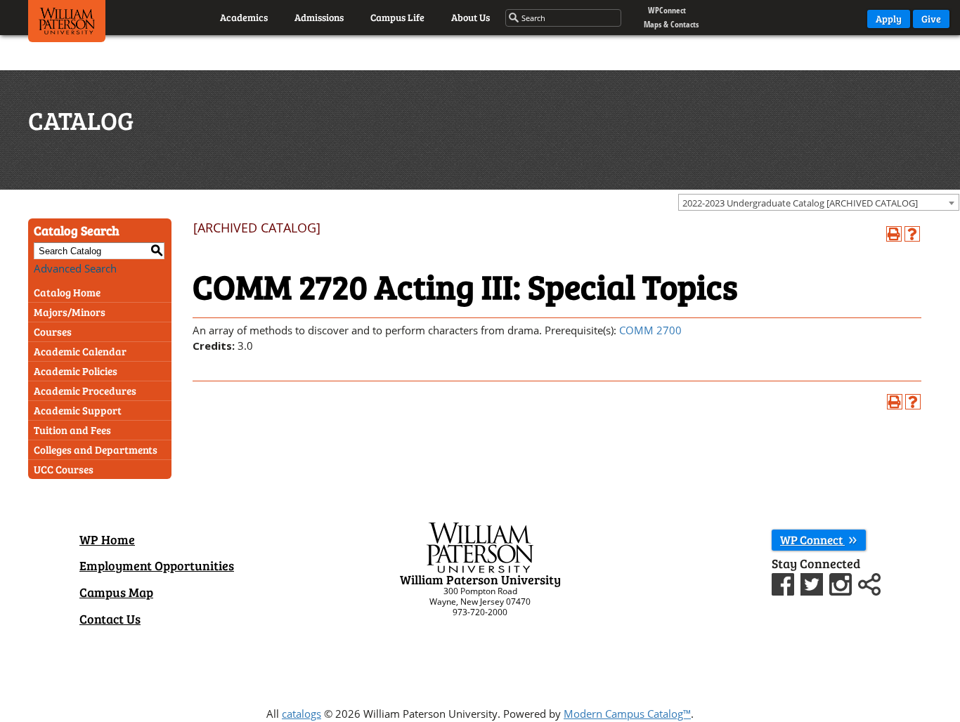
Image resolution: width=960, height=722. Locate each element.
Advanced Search (75, 268)
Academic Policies (75, 371)
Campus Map (116, 592)
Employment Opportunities (156, 565)
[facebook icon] (785, 582)
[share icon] (869, 582)
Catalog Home (67, 292)
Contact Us (110, 618)
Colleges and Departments (95, 449)
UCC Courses (63, 469)
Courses (53, 331)
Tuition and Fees (72, 430)
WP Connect (812, 540)
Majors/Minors (69, 312)
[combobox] (818, 202)
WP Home (107, 539)
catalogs (301, 714)
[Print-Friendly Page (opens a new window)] (894, 234)
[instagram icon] (842, 582)
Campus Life (397, 17)
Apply (889, 18)
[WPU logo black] (67, 25)
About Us (470, 17)
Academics (244, 17)
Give (931, 18)
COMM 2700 (650, 330)
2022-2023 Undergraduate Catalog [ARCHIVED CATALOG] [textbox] (800, 203)
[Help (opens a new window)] (912, 234)
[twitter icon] (813, 582)
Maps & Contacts (671, 24)
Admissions (319, 17)
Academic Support (78, 410)
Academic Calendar (80, 351)
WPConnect (667, 10)
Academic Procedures (85, 390)
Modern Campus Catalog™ (627, 714)
